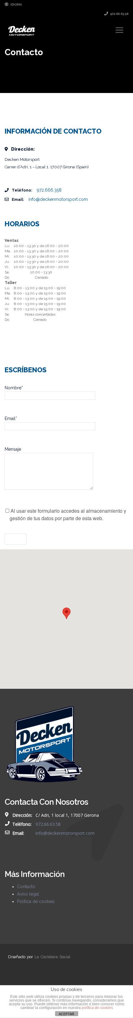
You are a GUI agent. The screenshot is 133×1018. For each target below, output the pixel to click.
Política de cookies (36, 901)
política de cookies (97, 1008)
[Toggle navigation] (119, 30)
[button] (66, 613)
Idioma (16, 4)
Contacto (26, 886)
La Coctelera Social (53, 956)
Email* (11, 418)
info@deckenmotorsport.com (58, 199)
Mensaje (13, 449)
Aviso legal (28, 894)
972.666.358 (49, 190)
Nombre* (14, 387)
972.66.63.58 (118, 13)
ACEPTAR (66, 1014)
